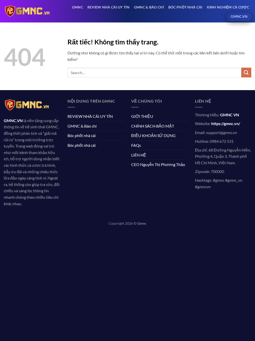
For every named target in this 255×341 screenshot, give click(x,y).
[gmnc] (27, 11)
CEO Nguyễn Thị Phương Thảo (158, 164)
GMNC (77, 7)
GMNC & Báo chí (149, 7)
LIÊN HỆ (138, 155)
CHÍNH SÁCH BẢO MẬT (152, 126)
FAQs (136, 145)
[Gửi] (246, 72)
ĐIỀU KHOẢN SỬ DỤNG (153, 135)
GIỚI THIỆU (142, 116)
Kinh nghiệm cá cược (228, 7)
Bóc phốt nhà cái (185, 7)
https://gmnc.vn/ (225, 123)
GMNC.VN (13, 120)
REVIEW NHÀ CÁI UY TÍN (108, 7)
